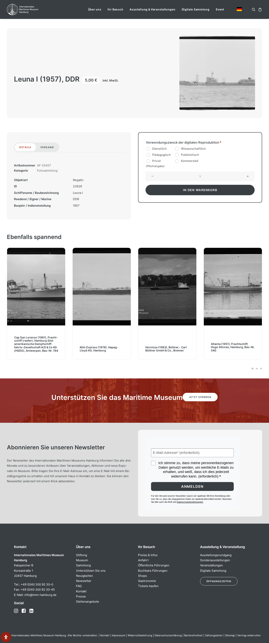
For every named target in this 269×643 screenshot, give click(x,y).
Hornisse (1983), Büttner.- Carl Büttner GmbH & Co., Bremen (166, 349)
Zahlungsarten (214, 635)
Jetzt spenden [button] (200, 397)
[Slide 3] (260, 369)
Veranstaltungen (211, 565)
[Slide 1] (252, 369)
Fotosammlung (47, 170)
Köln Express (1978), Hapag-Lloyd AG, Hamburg (99, 349)
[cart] (259, 9)
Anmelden (192, 486)
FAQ (79, 586)
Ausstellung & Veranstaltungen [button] (152, 9)
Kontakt (81, 591)
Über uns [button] (94, 9)
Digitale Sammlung (196, 9)
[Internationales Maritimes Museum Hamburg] (30, 9)
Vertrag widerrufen (249, 635)
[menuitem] (94, 9)
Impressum (118, 635)
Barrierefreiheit (193, 635)
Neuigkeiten (84, 576)
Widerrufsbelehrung (140, 635)
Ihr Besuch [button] (115, 9)
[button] (239, 9)
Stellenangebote (87, 601)
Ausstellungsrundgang (216, 555)
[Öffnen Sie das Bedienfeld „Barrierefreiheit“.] (6, 637)
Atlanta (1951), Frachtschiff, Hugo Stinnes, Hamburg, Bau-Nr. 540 (233, 347)
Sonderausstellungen (215, 560)
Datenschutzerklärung (168, 635)
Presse (81, 596)
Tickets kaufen (148, 586)
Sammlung (83, 565)
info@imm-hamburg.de (40, 595)
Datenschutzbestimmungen (190, 502)
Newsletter (83, 581)
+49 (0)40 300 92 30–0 (37, 584)
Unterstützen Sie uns (91, 570)
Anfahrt (143, 560)
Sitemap (230, 635)
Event (220, 9)
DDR (76, 199)
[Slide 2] (257, 369)
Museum (82, 560)
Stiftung (81, 555)
